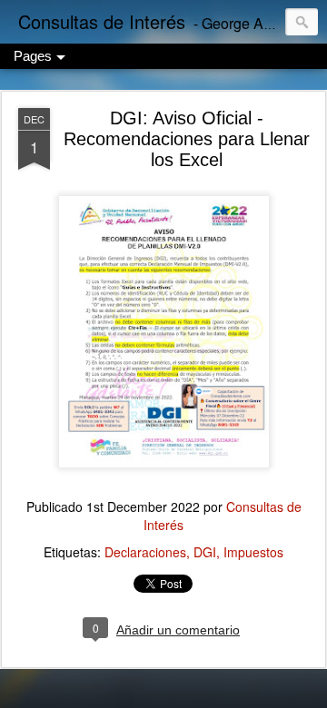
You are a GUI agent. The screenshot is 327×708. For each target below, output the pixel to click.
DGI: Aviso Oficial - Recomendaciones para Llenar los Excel (187, 139)
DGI (204, 552)
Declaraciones (145, 552)
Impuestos (253, 552)
